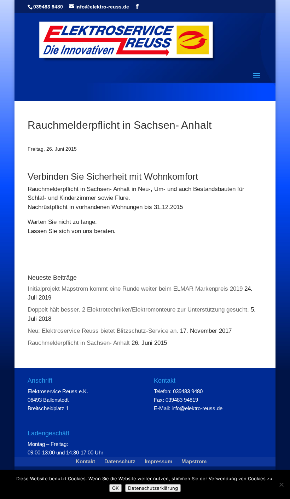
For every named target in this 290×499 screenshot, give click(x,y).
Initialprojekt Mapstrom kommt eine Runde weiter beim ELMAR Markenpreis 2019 (135, 288)
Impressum (158, 461)
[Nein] (281, 484)
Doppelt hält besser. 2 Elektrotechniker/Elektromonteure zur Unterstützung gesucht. (138, 309)
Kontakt (85, 461)
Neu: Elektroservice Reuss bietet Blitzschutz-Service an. (103, 330)
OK (115, 488)
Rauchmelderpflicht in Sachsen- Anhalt (79, 343)
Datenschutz (119, 461)
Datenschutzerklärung (153, 488)
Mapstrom (194, 461)
